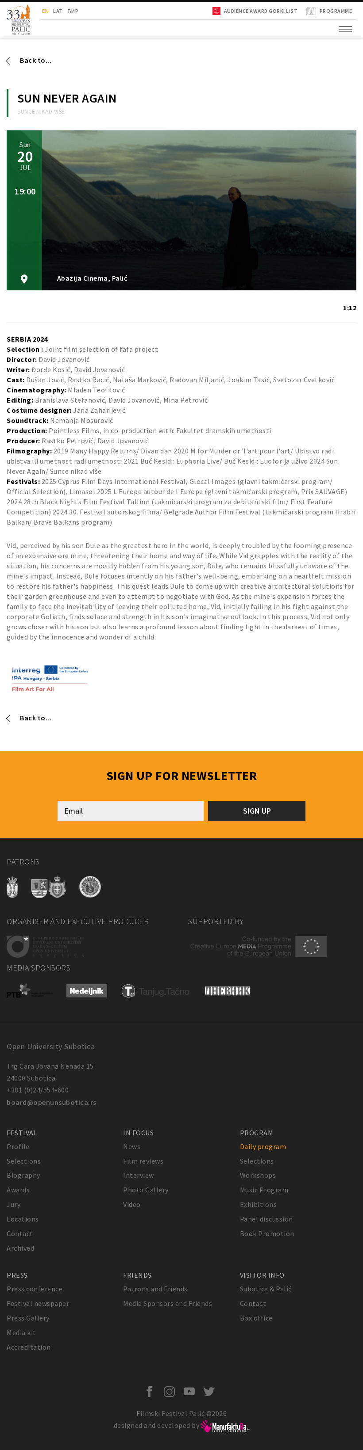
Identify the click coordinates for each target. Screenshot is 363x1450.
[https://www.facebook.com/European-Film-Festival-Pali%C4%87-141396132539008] (152, 1392)
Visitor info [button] (262, 1275)
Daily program (263, 1146)
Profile (18, 1146)
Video (132, 1204)
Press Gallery (28, 1317)
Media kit (21, 1332)
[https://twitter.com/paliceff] (211, 1392)
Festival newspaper (38, 1303)
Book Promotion (267, 1233)
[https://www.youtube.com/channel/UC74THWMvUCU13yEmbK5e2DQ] (191, 1392)
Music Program (264, 1189)
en (45, 11)
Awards (18, 1189)
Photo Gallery (146, 1189)
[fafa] (50, 677)
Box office (256, 1317)
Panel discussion (266, 1218)
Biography (23, 1175)
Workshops (258, 1175)
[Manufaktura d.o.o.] (225, 1425)
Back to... (35, 60)
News (131, 1146)
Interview (138, 1175)
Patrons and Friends (155, 1288)
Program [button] (257, 1132)
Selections (24, 1161)
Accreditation (29, 1347)
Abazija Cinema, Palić (91, 278)
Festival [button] (22, 1132)
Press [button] (17, 1275)
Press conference (34, 1288)
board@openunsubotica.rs (52, 1102)
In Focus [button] (138, 1132)
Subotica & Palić (266, 1288)
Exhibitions (258, 1204)
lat (58, 11)
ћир (73, 11)
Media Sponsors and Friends (167, 1303)
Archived (20, 1248)
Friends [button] (137, 1275)
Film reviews (143, 1161)
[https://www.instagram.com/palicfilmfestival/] (172, 1392)
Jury (13, 1204)
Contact (20, 1233)
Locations (23, 1218)
